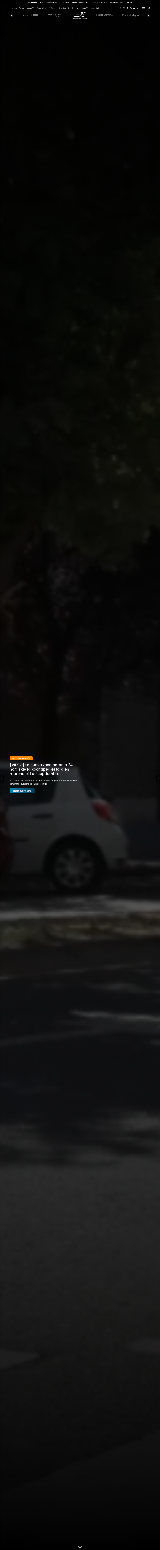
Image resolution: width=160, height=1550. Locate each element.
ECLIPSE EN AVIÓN (71, 2)
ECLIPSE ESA (50, 2)
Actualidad (95, 8)
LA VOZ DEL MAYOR (125, 2)
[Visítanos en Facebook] (120, 8)
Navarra (75, 8)
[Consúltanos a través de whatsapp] (131, 8)
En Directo (52, 8)
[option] (80, 15)
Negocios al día (64, 8)
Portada (14, 8)
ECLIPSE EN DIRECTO (100, 2)
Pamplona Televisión (21, 758)
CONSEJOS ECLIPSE (85, 2)
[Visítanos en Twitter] (124, 8)
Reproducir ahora (22, 790)
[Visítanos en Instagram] (127, 8)
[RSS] (137, 8)
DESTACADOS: (33, 2)
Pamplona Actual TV (26, 8)
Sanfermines (41, 8)
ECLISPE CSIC (59, 2)
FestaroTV (84, 8)
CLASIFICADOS (112, 2)
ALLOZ (42, 2)
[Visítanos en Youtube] (134, 8)
